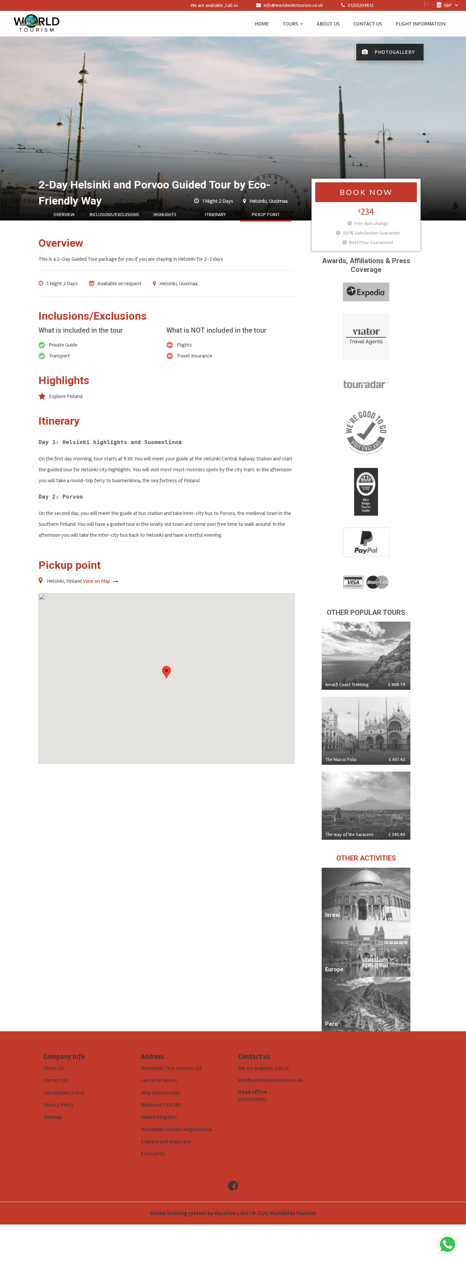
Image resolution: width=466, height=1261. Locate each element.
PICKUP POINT (266, 214)
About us (328, 23)
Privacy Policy (59, 1105)
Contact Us (56, 1080)
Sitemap (53, 1117)
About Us (54, 1068)
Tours (290, 23)
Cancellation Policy (64, 1092)
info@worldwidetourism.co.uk (293, 5)
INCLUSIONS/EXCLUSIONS (114, 214)
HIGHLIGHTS (165, 214)
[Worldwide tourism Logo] (36, 23)
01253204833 (360, 5)
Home (262, 23)
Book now (366, 192)
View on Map (97, 581)
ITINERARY (215, 214)
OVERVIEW (64, 214)
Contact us (367, 23)
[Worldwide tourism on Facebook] (233, 1186)
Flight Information (421, 23)
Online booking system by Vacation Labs (199, 1213)
